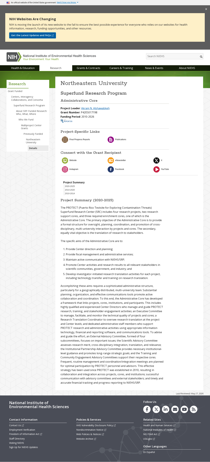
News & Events (154, 68)
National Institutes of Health (158, 429)
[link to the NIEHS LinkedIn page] (165, 409)
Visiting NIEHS (16, 442)
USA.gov (147, 438)
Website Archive (84, 438)
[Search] (201, 56)
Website (73, 160)
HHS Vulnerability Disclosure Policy (94, 425)
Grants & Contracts (88, 68)
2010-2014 (70, 193)
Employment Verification (22, 429)
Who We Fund (26, 119)
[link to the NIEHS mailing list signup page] (175, 409)
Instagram (73, 169)
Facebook (119, 169)
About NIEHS (187, 68)
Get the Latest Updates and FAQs (31, 35)
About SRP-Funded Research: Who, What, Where (31, 112)
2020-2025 (70, 186)
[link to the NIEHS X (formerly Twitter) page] (156, 409)
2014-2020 (70, 190)
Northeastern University (33, 141)
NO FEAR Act (150, 434)
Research (55, 68)
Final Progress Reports (79, 139)
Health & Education (23, 68)
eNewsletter (120, 160)
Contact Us (15, 425)
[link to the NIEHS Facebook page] (147, 409)
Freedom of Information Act (24, 434)
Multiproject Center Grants (31, 127)
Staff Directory (17, 438)
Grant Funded (15, 91)
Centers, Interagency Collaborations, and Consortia (27, 98)
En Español (149, 452)
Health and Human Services (157, 425)
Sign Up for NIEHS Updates (23, 447)
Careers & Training (121, 68)
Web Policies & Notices (88, 434)
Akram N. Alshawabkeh (95, 108)
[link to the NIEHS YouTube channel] (184, 409)
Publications (120, 139)
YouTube (165, 169)
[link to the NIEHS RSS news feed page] (193, 409)
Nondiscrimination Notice (89, 429)
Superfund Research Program (29, 105)
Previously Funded (33, 133)
